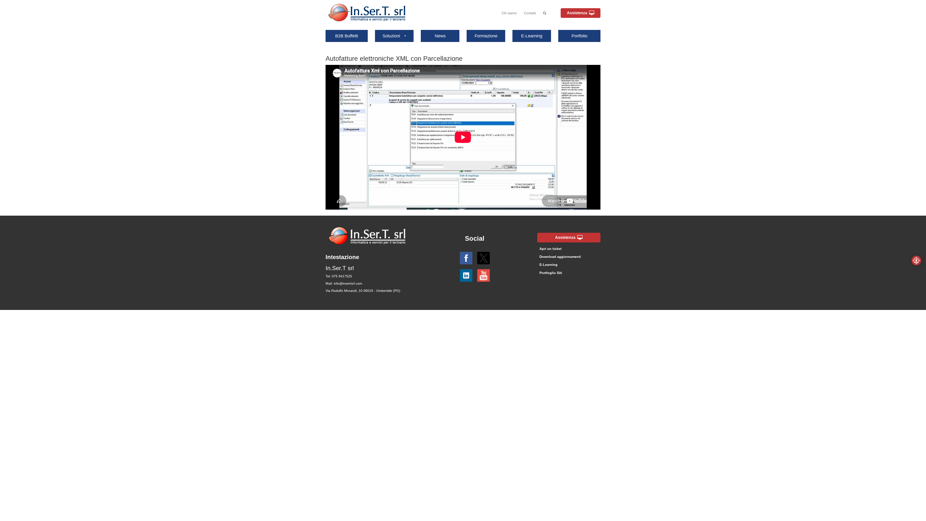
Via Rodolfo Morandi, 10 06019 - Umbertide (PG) (363, 291)
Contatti (530, 13)
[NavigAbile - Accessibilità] (916, 260)
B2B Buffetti (346, 36)
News (440, 36)
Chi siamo (509, 13)
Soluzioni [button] (391, 36)
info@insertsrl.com (348, 283)
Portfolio (579, 36)
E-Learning (531, 36)
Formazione (486, 36)
